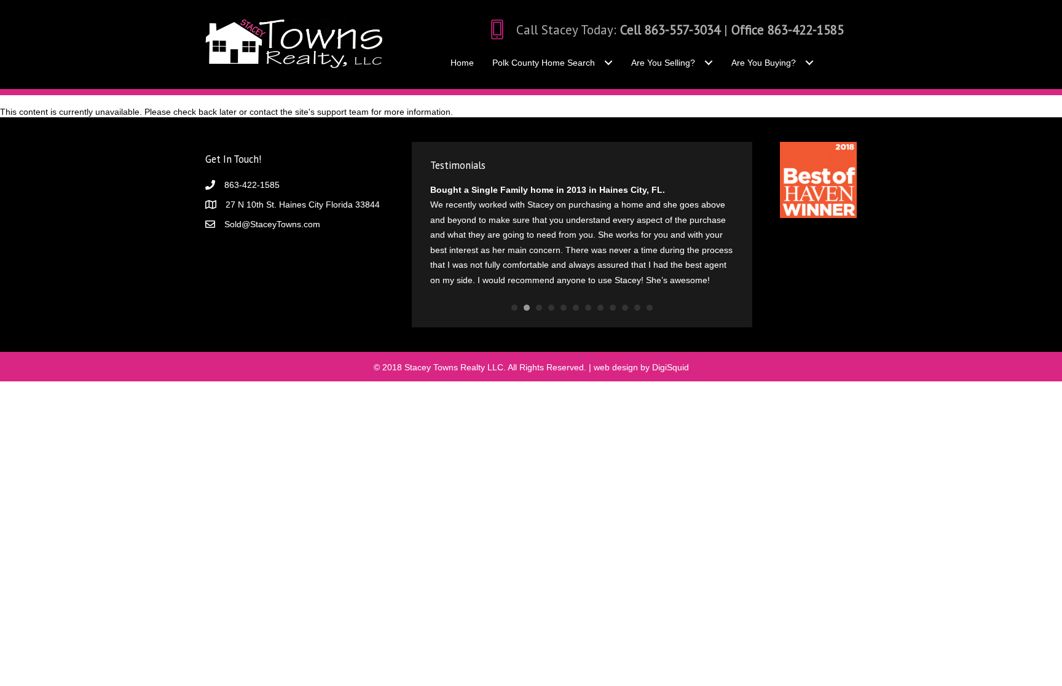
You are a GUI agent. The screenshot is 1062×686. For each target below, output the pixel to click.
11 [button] (637, 308)
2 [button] (527, 308)
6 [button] (576, 308)
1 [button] (514, 308)
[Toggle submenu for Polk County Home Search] (608, 63)
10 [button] (625, 308)
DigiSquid (670, 367)
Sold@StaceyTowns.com (272, 224)
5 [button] (563, 308)
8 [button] (600, 308)
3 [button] (539, 308)
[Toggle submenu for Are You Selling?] (708, 63)
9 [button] (613, 308)
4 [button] (551, 308)
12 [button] (650, 308)
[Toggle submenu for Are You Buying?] (809, 63)
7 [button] (588, 308)
